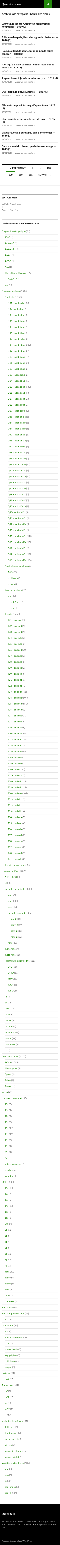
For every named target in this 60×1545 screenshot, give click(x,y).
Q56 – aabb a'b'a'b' (17, 518)
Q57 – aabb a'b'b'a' (17, 524)
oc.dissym (13, 578)
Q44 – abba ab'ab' (17, 470)
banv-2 (14, 924)
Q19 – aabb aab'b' (17, 410)
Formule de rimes (11, 291)
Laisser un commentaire (25, 30)
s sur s (8, 1492)
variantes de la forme (12, 1421)
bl (6, 883)
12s (6, 1193)
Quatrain (9, 297)
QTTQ (11, 972)
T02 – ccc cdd (15, 625)
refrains (9, 1026)
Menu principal (56, 4)
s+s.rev (8, 1445)
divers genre (11, 1068)
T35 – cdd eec (15, 823)
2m (6, 1223)
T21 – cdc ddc (15, 739)
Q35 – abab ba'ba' (17, 452)
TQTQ (11, 990)
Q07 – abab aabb (16, 338)
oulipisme (10, 1361)
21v (6, 1152)
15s (6, 1211)
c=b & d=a (16, 602)
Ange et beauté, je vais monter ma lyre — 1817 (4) (30, 78)
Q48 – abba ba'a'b (17, 488)
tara (7, 1295)
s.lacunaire (10, 1032)
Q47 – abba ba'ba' (17, 482)
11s (6, 1187)
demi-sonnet (11, 1433)
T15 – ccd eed (15, 703)
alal (9, 894)
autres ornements (14, 1337)
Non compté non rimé (13, 1313)
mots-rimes (10, 954)
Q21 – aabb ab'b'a (17, 416)
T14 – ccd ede (15, 697)
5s (6, 1247)
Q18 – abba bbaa (16, 404)
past (7, 1379)
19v (6, 1146)
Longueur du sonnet (12, 1098)
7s (6, 1259)
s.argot (8, 1367)
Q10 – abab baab (16, 356)
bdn (7, 1474)
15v (6, 1128)
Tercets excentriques (15, 865)
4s (6, 1241)
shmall (8, 1038)
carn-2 (14, 930)
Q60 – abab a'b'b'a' (17, 542)
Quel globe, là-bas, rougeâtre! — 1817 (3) (25, 91)
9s (6, 1265)
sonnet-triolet (12, 1456)
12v (6, 1116)
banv (10, 900)
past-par (6, 1373)
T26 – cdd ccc (15, 769)
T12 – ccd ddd (15, 685)
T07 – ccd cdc (15, 655)
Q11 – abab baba (16, 362)
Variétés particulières (13, 1462)
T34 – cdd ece (15, 817)
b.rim (7, 1343)
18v (6, 1140)
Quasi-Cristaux (12, 4)
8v (6, 1158)
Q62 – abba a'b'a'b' (17, 554)
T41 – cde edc (15, 859)
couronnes (10, 1486)
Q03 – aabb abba (16, 315)
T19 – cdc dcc (15, 727)
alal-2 (13, 918)
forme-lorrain (12, 1439)
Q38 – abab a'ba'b (17, 464)
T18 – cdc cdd (15, 721)
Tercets (8, 613)
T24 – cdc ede (15, 757)
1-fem (8, 1062)
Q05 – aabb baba (16, 327)
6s (6, 1253)
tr (5, 1415)
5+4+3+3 (12, 279)
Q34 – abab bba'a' (17, 446)
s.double (9, 1175)
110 (20, 174)
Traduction (7, 1385)
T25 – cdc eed (15, 763)
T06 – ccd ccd (15, 649)
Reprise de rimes (13, 590)
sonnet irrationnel (14, 1451)
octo (7, 1289)
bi (6, 1480)
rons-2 (14, 936)
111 (30, 174)
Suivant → (44, 174)
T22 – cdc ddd (15, 745)
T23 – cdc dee (15, 751)
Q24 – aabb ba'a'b (17, 422)
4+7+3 (8, 261)
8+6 (7, 267)
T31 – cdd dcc (15, 799)
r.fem (7, 1014)
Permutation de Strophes (17, 960)
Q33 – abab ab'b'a (17, 440)
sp (6, 1050)
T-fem (8, 1080)
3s (6, 1235)
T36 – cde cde (15, 829)
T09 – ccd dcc (15, 667)
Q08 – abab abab (16, 344)
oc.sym (11, 584)
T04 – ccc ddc (15, 637)
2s (6, 1229)
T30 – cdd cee (15, 793)
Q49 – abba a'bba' (17, 494)
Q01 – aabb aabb (16, 303)
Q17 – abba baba (16, 398)
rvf (6, 1391)
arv (6, 1468)
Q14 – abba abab (16, 380)
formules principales (15, 889)
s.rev (10, 978)
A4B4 (11, 572)
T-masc (8, 1086)
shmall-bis (10, 1044)
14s (6, 1205)
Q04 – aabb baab (16, 321)
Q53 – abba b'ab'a (17, 506)
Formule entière (10, 871)
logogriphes (11, 1355)
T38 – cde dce (15, 841)
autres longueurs (13, 1164)
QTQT (11, 966)
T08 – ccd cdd (15, 661)
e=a (12, 608)
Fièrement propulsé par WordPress (17, 1541)
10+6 (7, 237)
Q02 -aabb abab (16, 309)
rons (10, 942)
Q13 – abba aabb (16, 374)
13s (6, 1199)
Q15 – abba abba (16, 386)
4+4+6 (8, 255)
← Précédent (17, 168)
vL (6, 1319)
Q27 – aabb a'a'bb (17, 428)
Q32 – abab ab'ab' (17, 434)
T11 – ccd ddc (15, 679)
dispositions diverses (15, 273)
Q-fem (8, 1074)
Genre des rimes (10, 1056)
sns (6, 285)
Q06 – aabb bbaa (16, 332)
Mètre (5, 1181)
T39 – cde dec (15, 847)
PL (6, 996)
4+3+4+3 (9, 243)
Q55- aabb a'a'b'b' (16, 512)
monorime (10, 948)
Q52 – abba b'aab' (17, 500)
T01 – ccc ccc (15, 619)
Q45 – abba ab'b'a (17, 476)
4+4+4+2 (9, 249)
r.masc (8, 1020)
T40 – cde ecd (15, 853)
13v (6, 1122)
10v (6, 1104)
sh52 (7, 1409)
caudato (9, 1170)
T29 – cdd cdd (15, 787)
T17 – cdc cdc (15, 715)
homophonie (11, 1349)
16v (6, 1134)
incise (5, 1092)
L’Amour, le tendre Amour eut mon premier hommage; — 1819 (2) (26, 25)
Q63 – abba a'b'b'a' (17, 560)
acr (6, 1331)
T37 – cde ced (15, 835)
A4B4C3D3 (11, 877)
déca (7, 1271)
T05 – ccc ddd (15, 643)
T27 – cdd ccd (15, 775)
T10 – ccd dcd (15, 673)
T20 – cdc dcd (15, 733)
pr (6, 1002)
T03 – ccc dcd (15, 631)
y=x (9, 596)
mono (8, 1283)
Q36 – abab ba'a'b (17, 458)
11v (6, 1110)
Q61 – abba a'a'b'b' (17, 548)
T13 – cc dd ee (15, 691)
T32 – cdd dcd (15, 805)
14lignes (9, 1427)
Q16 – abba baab (16, 392)
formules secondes (17, 912)
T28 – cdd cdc (15, 781)
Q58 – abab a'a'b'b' (17, 530)
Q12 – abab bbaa (16, 368)
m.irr (7, 1277)
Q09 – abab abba (16, 350)
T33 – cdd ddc (15, 811)
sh (6, 1403)
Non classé (7, 1307)
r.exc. (7, 1008)
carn (10, 906)
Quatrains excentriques (17, 566)
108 (49, 168)
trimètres (9, 1301)
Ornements (7, 1325)
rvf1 (7, 1397)
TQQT (11, 984)
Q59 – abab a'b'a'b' (17, 536)
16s (6, 1217)
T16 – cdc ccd (15, 709)
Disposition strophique (14, 231)
